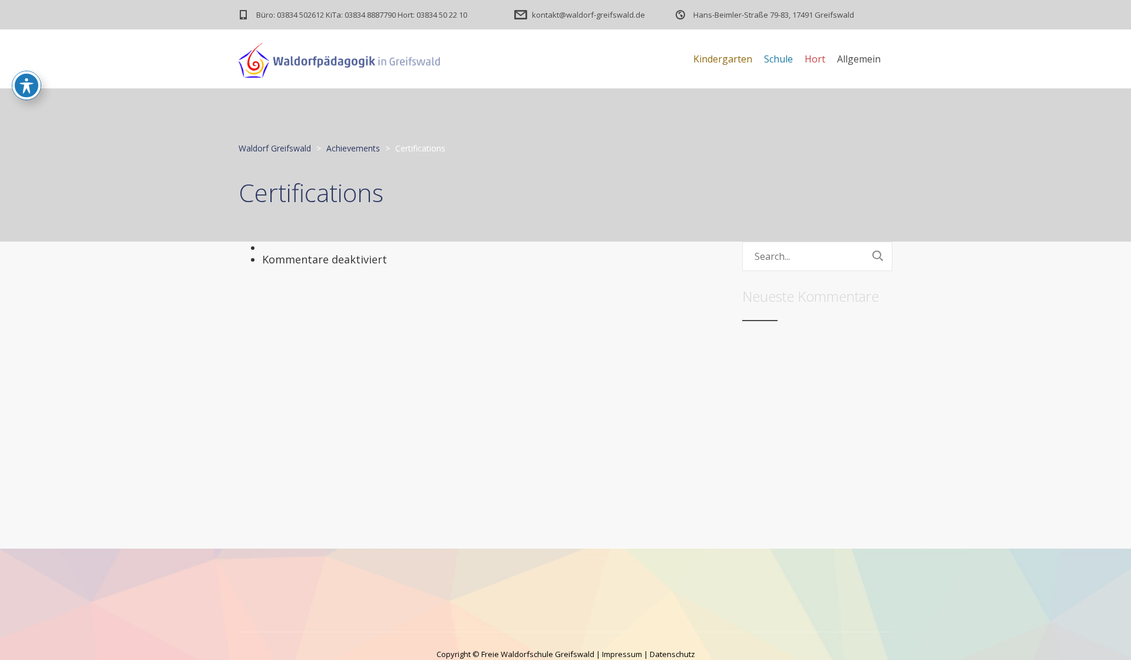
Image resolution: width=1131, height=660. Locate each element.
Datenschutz (672, 654)
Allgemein (859, 58)
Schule (778, 58)
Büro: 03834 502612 (290, 14)
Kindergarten (722, 58)
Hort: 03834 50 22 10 (432, 14)
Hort (815, 58)
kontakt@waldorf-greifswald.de (588, 14)
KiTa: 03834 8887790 (361, 14)
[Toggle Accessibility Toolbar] (26, 85)
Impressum (622, 654)
